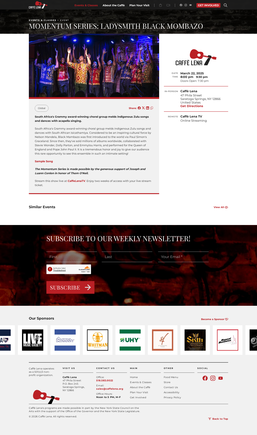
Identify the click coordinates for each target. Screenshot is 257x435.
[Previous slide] (4, 340)
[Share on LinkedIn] (147, 108)
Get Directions (191, 106)
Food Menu (171, 377)
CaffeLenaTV (76, 181)
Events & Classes (42, 20)
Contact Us (171, 387)
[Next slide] (253, 340)
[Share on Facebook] (139, 108)
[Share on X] (143, 108)
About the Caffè (140, 387)
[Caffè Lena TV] (168, 5)
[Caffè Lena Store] (160, 5)
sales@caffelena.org (109, 388)
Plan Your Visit (139, 392)
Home (134, 377)
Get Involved (138, 397)
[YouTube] (190, 5)
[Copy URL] (151, 108)
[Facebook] (181, 5)
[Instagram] (186, 5)
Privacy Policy (172, 397)
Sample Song (44, 161)
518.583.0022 (104, 380)
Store (167, 382)
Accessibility (172, 392)
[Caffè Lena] (38, 7)
